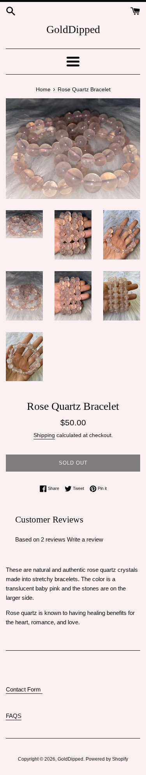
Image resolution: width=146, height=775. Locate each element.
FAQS (13, 715)
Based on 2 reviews (40, 539)
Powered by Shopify (107, 759)
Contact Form (24, 689)
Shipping (44, 435)
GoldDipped (73, 29)
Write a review (85, 539)
